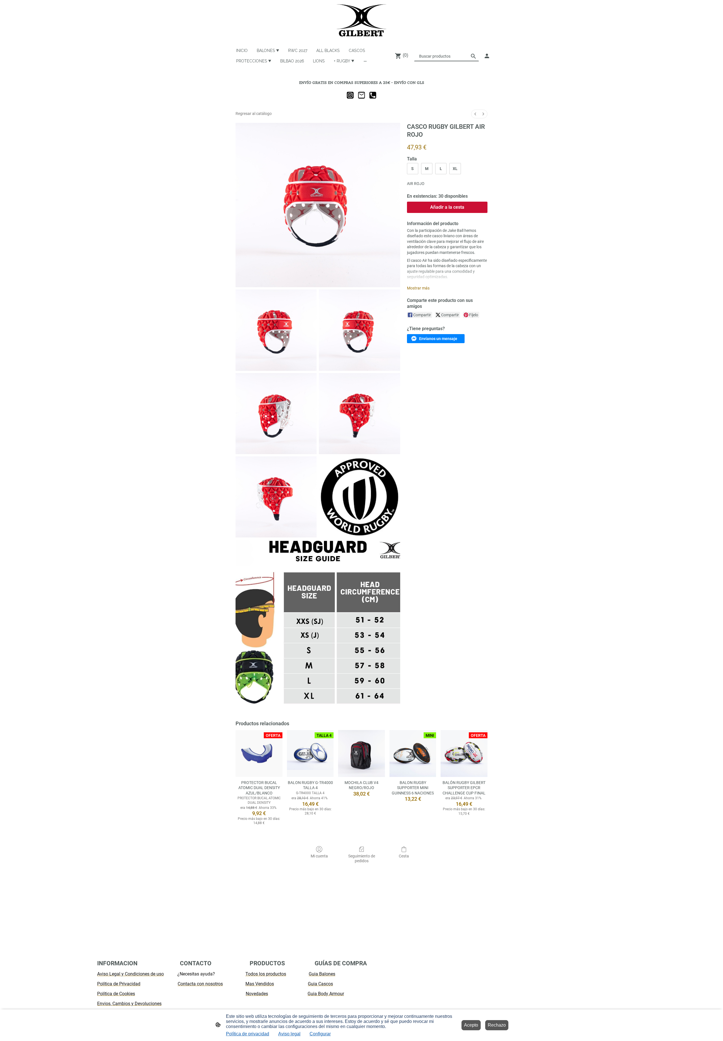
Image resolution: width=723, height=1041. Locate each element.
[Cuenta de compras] (487, 56)
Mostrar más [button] (418, 288)
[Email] (361, 95)
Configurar (320, 1033)
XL (455, 168)
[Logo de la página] (361, 20)
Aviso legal (289, 1033)
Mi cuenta (319, 856)
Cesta (404, 856)
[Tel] (372, 95)
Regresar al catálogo (254, 113)
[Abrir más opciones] (365, 61)
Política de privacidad (247, 1033)
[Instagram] (350, 95)
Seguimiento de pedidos (361, 858)
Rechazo (497, 1025)
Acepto (471, 1025)
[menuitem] (475, 114)
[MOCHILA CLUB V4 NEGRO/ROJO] (361, 753)
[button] (436, 338)
